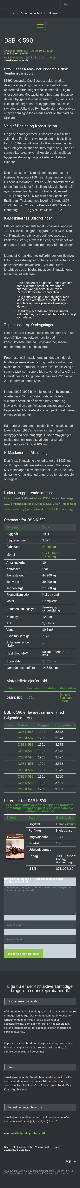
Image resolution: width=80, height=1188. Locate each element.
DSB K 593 (25, 776)
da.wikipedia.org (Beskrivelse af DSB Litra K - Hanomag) (38, 509)
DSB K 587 (25, 738)
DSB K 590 (25, 757)
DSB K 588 (25, 744)
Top (68, 1161)
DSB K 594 (25, 783)
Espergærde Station (33, 13)
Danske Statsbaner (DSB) (66, 698)
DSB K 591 (25, 763)
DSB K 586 (25, 731)
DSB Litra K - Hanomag (51, 555)
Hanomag (49, 546)
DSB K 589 (25, 751)
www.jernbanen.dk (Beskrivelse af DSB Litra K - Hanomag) (40, 503)
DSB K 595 (25, 789)
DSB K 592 (25, 770)
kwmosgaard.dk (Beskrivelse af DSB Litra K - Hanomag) (38, 498)
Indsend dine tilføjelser (23, 953)
